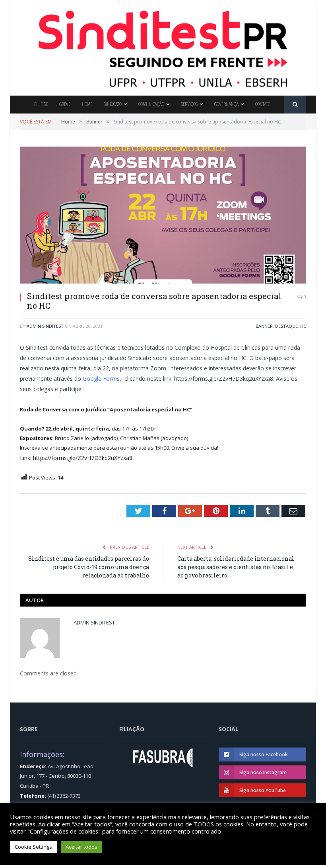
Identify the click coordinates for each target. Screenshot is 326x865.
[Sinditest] (163, 46)
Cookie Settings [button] (33, 846)
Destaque (286, 326)
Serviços (189, 104)
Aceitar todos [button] (81, 846)
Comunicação (151, 104)
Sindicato (113, 104)
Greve (64, 104)
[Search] (295, 105)
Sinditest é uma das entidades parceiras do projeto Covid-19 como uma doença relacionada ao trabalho (88, 567)
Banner (264, 326)
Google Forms (100, 378)
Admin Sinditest (45, 326)
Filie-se (41, 104)
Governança (226, 104)
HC (303, 326)
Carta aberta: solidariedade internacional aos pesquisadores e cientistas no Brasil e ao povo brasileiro (235, 567)
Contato (262, 104)
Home (87, 104)
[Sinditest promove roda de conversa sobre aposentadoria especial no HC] (163, 216)
